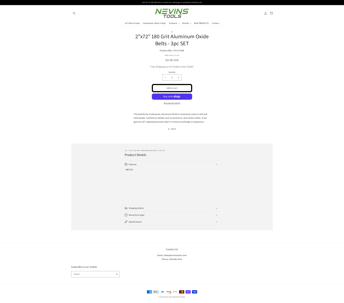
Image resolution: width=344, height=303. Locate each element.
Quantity (172, 72)
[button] (74, 13)
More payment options (172, 103)
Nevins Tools (168, 297)
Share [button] (173, 129)
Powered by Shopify (178, 297)
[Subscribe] (116, 274)
